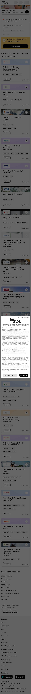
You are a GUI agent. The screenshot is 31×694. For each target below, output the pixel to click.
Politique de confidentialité (21, 369)
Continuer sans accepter (23, 317)
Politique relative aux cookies (9, 370)
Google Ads (26, 357)
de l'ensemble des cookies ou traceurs (16, 331)
